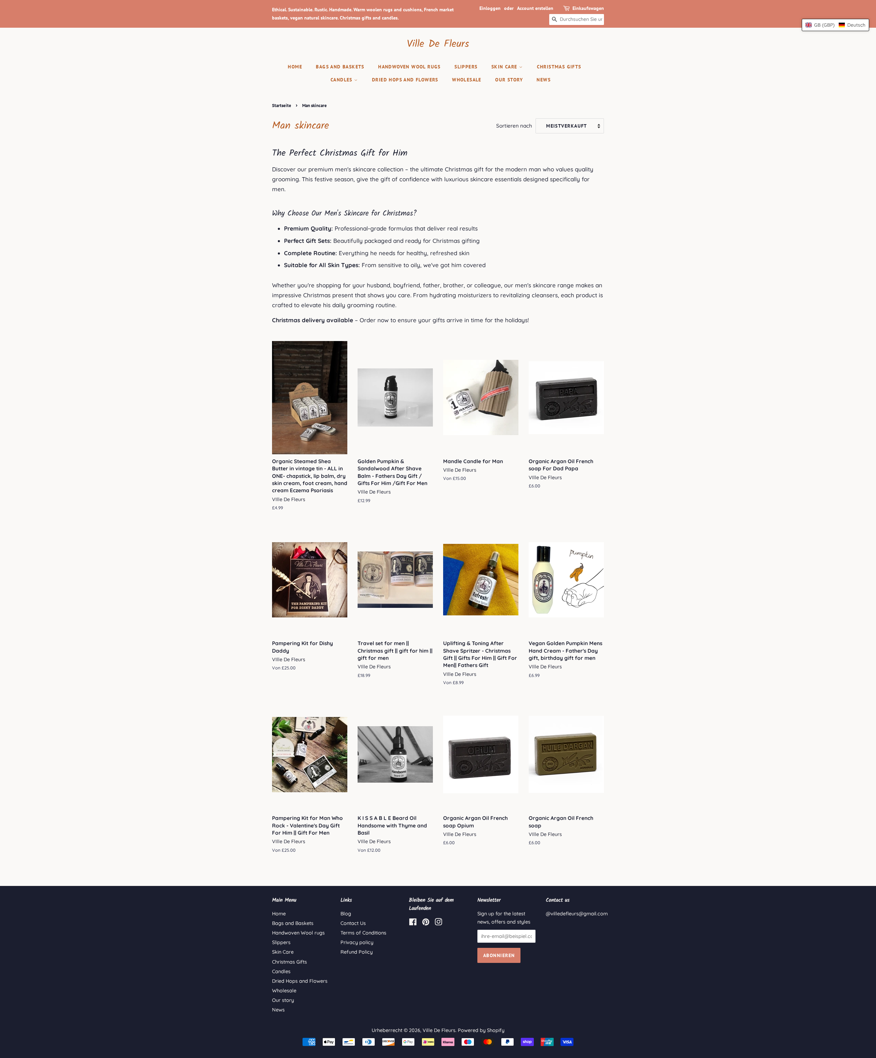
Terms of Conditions (363, 933)
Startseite (281, 105)
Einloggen (490, 8)
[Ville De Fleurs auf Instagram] (438, 923)
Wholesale (466, 80)
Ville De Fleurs (438, 44)
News (544, 80)
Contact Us (353, 923)
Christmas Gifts (559, 67)
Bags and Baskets (340, 67)
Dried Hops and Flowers (405, 80)
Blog (345, 914)
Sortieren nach (514, 125)
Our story (509, 80)
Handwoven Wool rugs (409, 67)
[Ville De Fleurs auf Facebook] (413, 923)
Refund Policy (356, 952)
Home (295, 67)
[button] (835, 25)
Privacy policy (356, 942)
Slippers (465, 67)
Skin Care (505, 67)
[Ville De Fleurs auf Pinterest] (425, 923)
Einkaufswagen (588, 8)
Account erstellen (535, 8)
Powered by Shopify (481, 1030)
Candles (342, 80)
